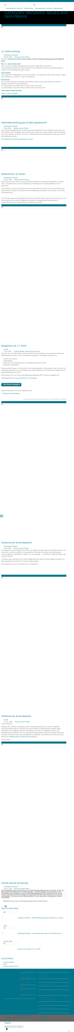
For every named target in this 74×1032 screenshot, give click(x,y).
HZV (5, 964)
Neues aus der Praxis (22, 57)
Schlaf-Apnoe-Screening (14, 883)
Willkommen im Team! (13, 174)
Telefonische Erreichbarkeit (16, 716)
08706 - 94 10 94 (34, 1)
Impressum (44, 1017)
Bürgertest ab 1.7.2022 (13, 345)
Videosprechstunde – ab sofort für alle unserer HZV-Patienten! (39, 933)
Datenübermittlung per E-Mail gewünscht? (24, 122)
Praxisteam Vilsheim (11, 55)
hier (16, 93)
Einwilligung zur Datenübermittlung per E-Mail (17, 139)
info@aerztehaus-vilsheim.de (19, 736)
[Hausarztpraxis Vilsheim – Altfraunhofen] (34, 6)
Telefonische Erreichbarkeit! (16, 542)
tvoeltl (6, 349)
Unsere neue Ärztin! (24, 949)
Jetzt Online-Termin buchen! (11, 90)
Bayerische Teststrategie (11, 393)
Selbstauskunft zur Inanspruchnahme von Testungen (19, 378)
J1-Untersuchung (10, 51)
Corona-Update (19, 351)
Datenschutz (45, 1019)
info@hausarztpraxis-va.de (50, 988)
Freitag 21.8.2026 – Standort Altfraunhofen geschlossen (37, 918)
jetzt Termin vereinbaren (11, 384)
